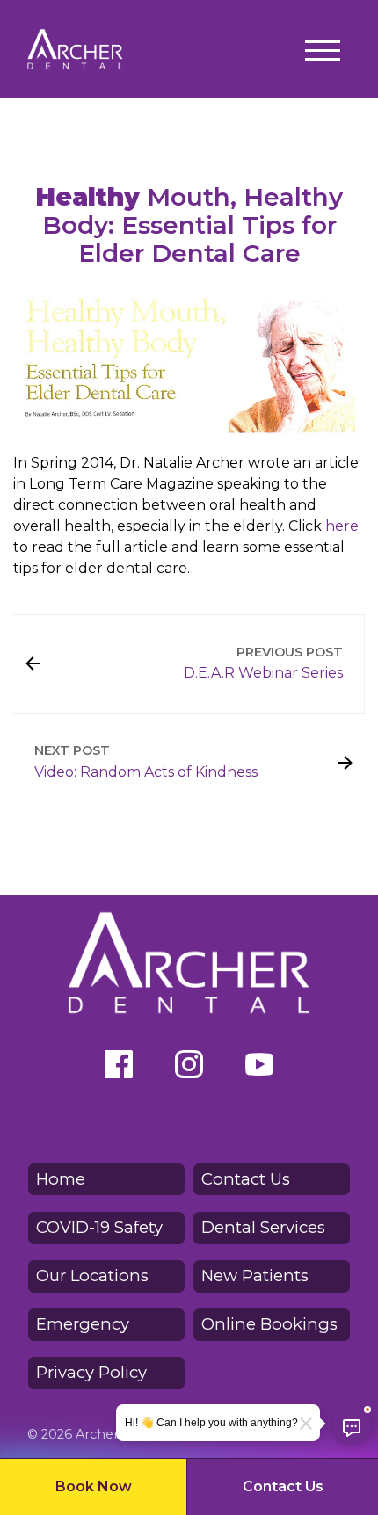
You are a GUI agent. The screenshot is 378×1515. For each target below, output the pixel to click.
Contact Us (283, 1486)
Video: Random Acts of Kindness (146, 772)
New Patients (255, 1275)
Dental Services (263, 1227)
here (342, 526)
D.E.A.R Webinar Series (263, 672)
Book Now (93, 1486)
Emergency (82, 1324)
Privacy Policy (91, 1372)
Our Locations (92, 1275)
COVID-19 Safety (99, 1227)
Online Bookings (269, 1324)
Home (60, 1179)
